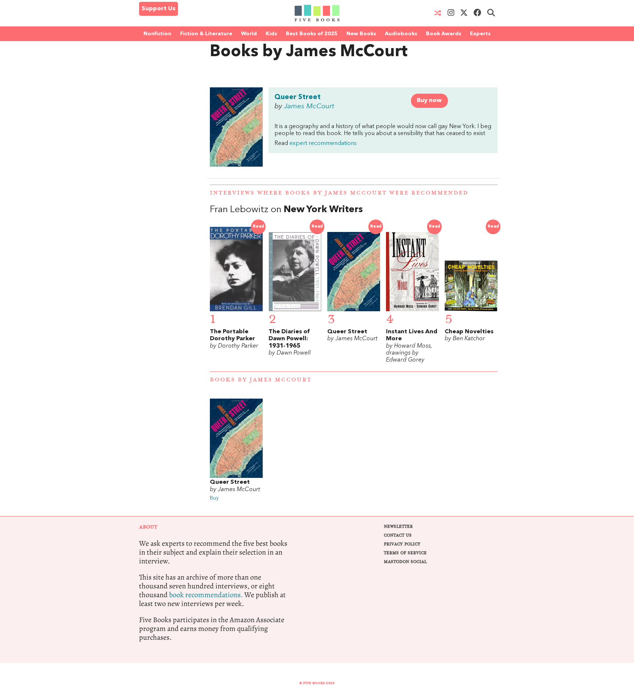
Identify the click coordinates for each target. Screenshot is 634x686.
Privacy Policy (402, 544)
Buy (214, 498)
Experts (480, 33)
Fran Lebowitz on (286, 209)
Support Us (158, 9)
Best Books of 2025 (312, 33)
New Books (361, 33)
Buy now (429, 101)
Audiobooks (401, 33)
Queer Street (297, 97)
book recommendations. (206, 595)
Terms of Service (405, 553)
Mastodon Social (405, 562)
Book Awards (443, 33)
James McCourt (309, 106)
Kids (271, 33)
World (249, 33)
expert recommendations (323, 143)
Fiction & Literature (206, 33)
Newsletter (398, 526)
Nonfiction (157, 33)
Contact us (398, 535)
